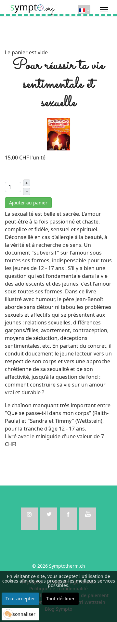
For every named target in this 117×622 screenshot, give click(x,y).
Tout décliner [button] (60, 598)
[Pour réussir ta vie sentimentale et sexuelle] (58, 133)
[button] (8, 614)
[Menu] (104, 9)
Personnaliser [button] (20, 614)
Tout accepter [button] (20, 598)
